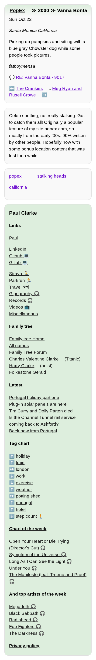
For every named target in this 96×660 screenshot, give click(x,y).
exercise (24, 482)
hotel (21, 509)
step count (26, 516)
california (18, 187)
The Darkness (23, 633)
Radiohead (20, 619)
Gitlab (15, 262)
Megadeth (19, 606)
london (23, 469)
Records (17, 300)
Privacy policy (24, 645)
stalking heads (51, 176)
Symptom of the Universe (34, 554)
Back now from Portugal (33, 430)
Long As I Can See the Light (37, 561)
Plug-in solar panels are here (38, 404)
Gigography (21, 293)
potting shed (28, 496)
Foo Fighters (21, 626)
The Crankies (29, 88)
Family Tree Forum (28, 352)
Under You (19, 568)
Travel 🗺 (19, 287)
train (20, 462)
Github (15, 255)
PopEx (17, 10)
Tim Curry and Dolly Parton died (41, 410)
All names (19, 345)
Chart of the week (27, 528)
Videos (16, 307)
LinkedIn (17, 249)
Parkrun (17, 280)
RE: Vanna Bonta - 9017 (40, 77)
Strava (15, 273)
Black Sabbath (23, 613)
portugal (24, 502)
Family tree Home (27, 338)
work (20, 476)
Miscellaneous (23, 313)
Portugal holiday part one (34, 397)
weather (24, 489)
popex (15, 176)
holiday (23, 456)
